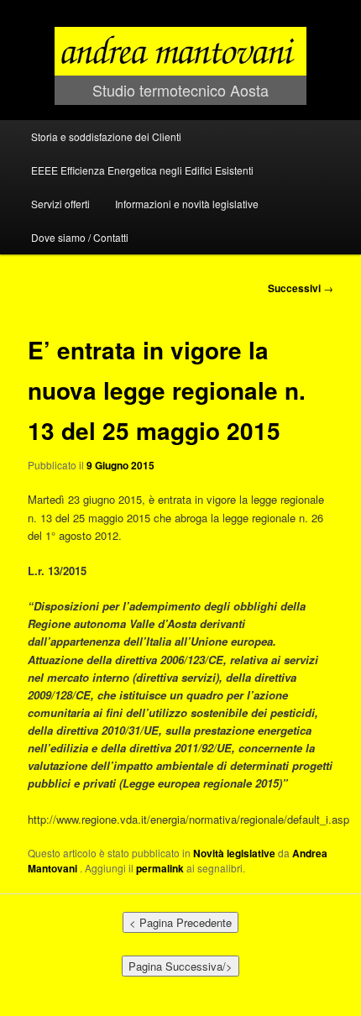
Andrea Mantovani (181, 15)
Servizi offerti (60, 203)
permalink (160, 868)
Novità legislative (234, 853)
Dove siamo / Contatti (79, 237)
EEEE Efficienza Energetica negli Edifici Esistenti (142, 170)
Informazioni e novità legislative (187, 203)
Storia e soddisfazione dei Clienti (106, 136)
